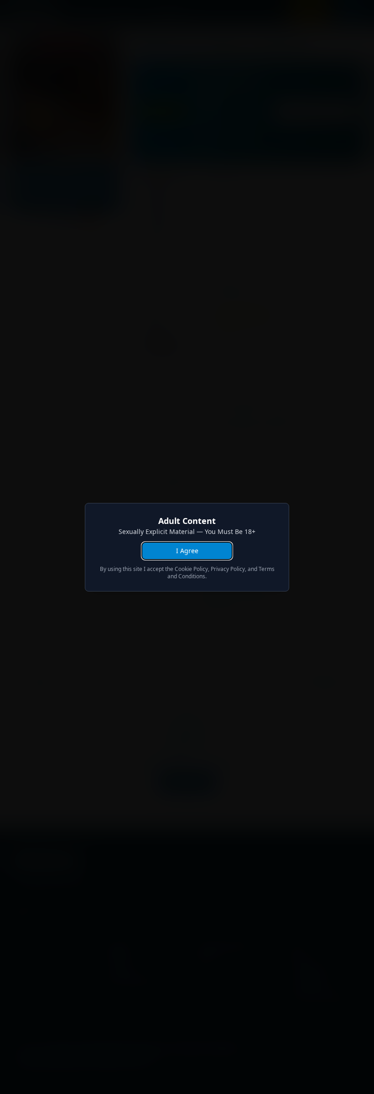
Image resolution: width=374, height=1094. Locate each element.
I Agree (187, 550)
